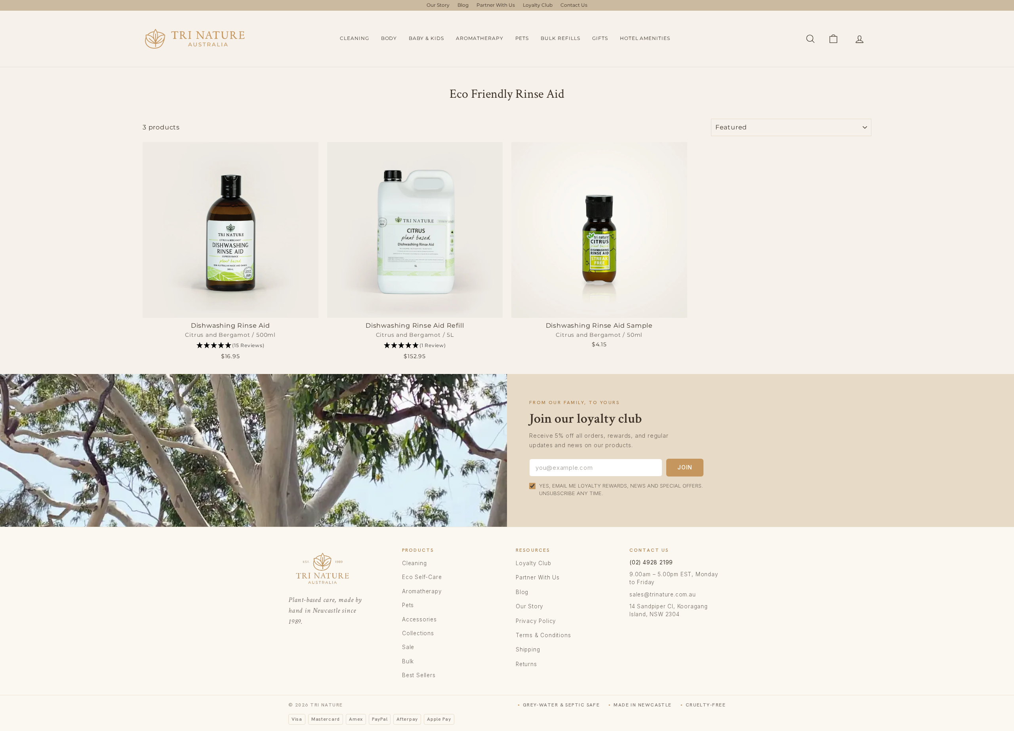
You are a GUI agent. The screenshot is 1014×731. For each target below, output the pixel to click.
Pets (522, 38)
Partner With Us (496, 5)
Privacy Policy (536, 621)
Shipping (528, 649)
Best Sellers (419, 675)
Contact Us (573, 5)
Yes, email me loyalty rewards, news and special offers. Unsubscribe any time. (621, 489)
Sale (408, 647)
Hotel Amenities (645, 38)
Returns (526, 664)
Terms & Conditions (543, 635)
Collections (418, 633)
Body (389, 38)
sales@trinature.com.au (662, 594)
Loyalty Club (538, 5)
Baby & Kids (426, 38)
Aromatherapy (479, 38)
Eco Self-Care (422, 577)
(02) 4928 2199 (651, 562)
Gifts (600, 38)
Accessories (419, 619)
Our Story (438, 5)
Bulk (408, 661)
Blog (463, 5)
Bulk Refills (560, 38)
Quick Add (230, 309)
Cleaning (354, 38)
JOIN (684, 467)
